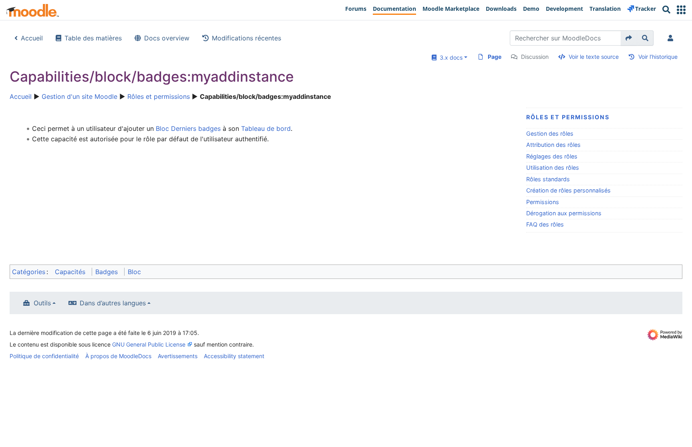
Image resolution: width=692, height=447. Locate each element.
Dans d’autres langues (113, 303)
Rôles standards (548, 179)
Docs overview (166, 38)
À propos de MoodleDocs (118, 356)
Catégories (28, 272)
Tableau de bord (266, 128)
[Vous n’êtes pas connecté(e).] (672, 38)
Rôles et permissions (158, 96)
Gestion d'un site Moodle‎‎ (79, 96)
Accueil (32, 38)
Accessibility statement (234, 356)
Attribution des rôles (553, 144)
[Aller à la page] (629, 38)
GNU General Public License (148, 344)
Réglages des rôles (551, 156)
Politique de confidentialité (44, 356)
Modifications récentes (246, 38)
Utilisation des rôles (552, 167)
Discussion (535, 56)
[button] (681, 10)
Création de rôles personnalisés (568, 190)
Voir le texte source (594, 56)
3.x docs (450, 57)
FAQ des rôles (545, 224)
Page (494, 56)
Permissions (542, 201)
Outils (42, 303)
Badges (106, 272)
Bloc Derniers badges (188, 128)
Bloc (134, 272)
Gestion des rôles (549, 133)
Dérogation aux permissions (563, 213)
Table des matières (93, 38)
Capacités (70, 272)
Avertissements (177, 356)
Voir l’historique (658, 56)
